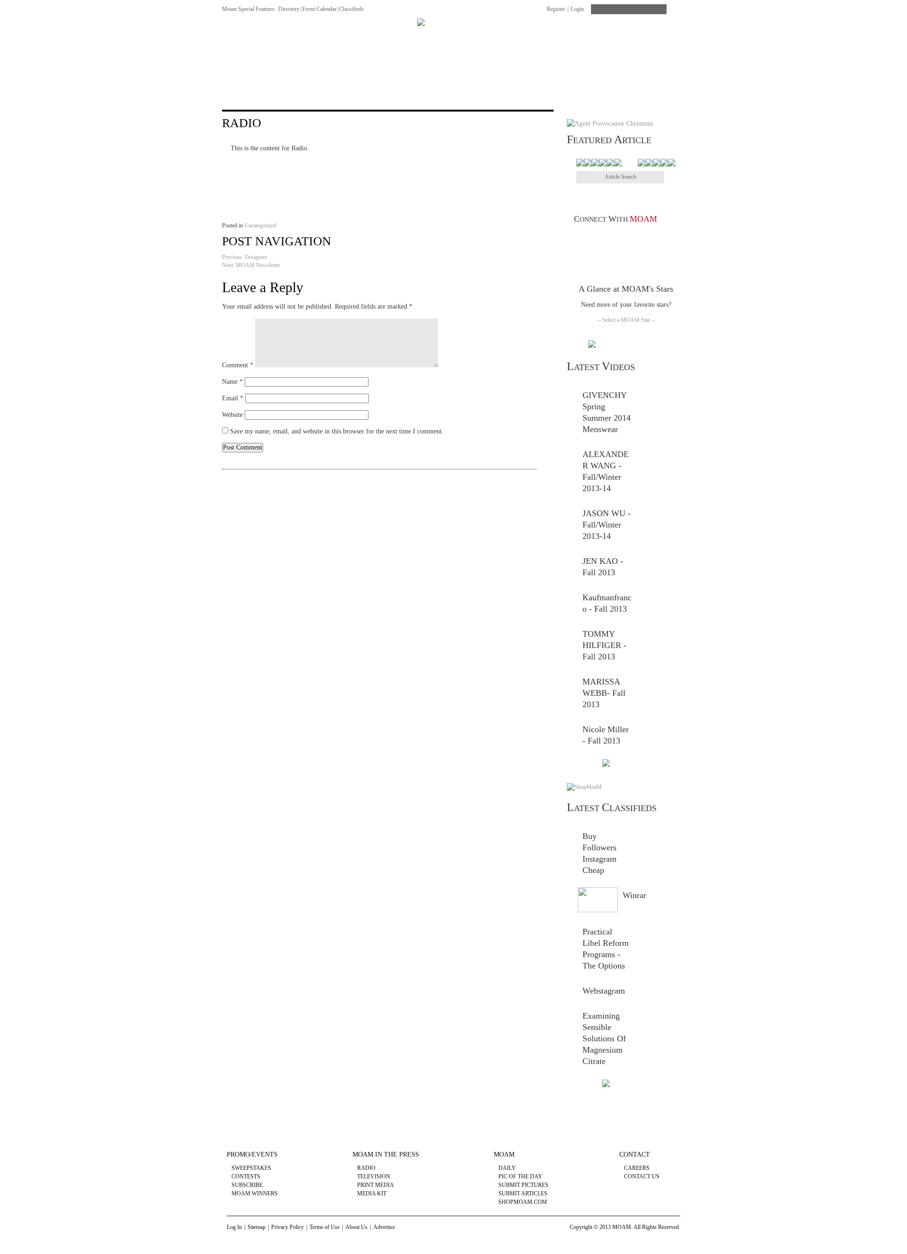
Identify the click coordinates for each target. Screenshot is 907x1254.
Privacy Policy (287, 1227)
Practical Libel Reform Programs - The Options (605, 948)
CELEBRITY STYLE (541, 36)
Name (232, 381)
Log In (234, 1227)
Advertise (384, 1227)
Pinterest (612, 238)
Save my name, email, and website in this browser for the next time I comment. (337, 431)
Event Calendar (319, 9)
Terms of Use (324, 1227)
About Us (356, 1227)
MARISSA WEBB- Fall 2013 (603, 693)
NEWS (231, 36)
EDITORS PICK (662, 36)
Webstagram (603, 990)
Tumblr (639, 238)
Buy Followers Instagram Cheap (599, 853)
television (373, 1176)
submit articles (523, 1193)
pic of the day (520, 1176)
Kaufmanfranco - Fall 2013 (607, 603)
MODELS (393, 36)
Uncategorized (260, 225)
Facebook (584, 238)
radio (366, 1168)
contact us (641, 1176)
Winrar (634, 895)
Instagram (666, 238)
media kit (371, 1193)
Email (232, 398)
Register (556, 9)
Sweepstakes (251, 1168)
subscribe (247, 1185)
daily (507, 1168)
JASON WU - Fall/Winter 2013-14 (606, 525)
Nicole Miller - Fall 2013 (605, 735)
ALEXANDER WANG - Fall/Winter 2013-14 (605, 471)
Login (577, 9)
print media (375, 1185)
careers (637, 1168)
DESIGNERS (275, 36)
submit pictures (523, 1185)
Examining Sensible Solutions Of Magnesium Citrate (604, 1038)
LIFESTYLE (605, 36)
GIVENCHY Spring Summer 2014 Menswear (606, 412)
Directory (288, 9)
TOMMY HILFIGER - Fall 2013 (604, 645)
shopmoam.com (522, 1202)
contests (245, 1176)
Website (232, 414)
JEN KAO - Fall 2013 (602, 566)
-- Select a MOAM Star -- (626, 320)
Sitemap (256, 1227)
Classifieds (351, 9)
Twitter (598, 238)
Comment (237, 365)
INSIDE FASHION (337, 36)
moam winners (254, 1193)
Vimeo (625, 238)
